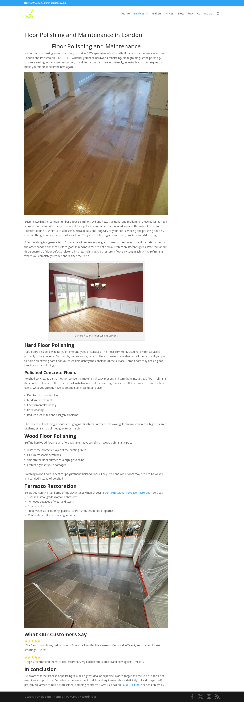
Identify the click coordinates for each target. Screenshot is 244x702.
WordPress (89, 696)
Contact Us (204, 13)
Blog (181, 13)
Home (126, 13)
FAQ (190, 13)
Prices (169, 13)
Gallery (157, 13)
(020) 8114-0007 (132, 685)
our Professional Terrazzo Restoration (128, 492)
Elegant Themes (51, 696)
